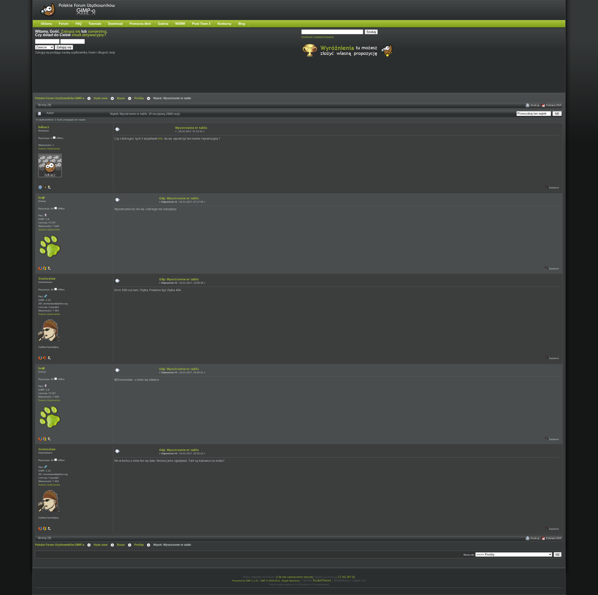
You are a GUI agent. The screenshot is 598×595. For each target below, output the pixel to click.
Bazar (121, 98)
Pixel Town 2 (201, 23)
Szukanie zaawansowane (317, 37)
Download (115, 23)
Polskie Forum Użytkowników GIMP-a (59, 98)
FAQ (78, 23)
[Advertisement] (122, 79)
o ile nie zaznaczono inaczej (294, 577)
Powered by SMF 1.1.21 (245, 580)
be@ (41, 198)
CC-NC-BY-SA (346, 577)
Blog (241, 23)
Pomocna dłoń (140, 23)
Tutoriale (95, 23)
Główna (46, 23)
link (160, 139)
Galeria (163, 23)
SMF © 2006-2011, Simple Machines (280, 580)
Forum (63, 23)
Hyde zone (101, 98)
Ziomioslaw (46, 279)
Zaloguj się (70, 31)
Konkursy (224, 23)
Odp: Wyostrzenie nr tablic (179, 198)
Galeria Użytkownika (49, 148)
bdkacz (43, 127)
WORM (180, 23)
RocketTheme (322, 580)
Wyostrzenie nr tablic (191, 128)
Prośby (139, 98)
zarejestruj (97, 31)
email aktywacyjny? (89, 35)
